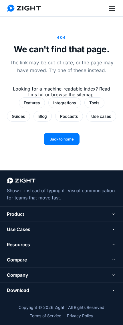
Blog (42, 116)
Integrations (64, 102)
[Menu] (112, 8)
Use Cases (18, 229)
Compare (17, 260)
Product (15, 214)
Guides (18, 116)
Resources (18, 244)
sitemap (85, 94)
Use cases (101, 116)
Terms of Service (45, 315)
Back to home (61, 139)
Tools (94, 102)
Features (32, 102)
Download (18, 290)
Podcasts (69, 116)
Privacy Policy (80, 315)
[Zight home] (24, 8)
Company (17, 275)
